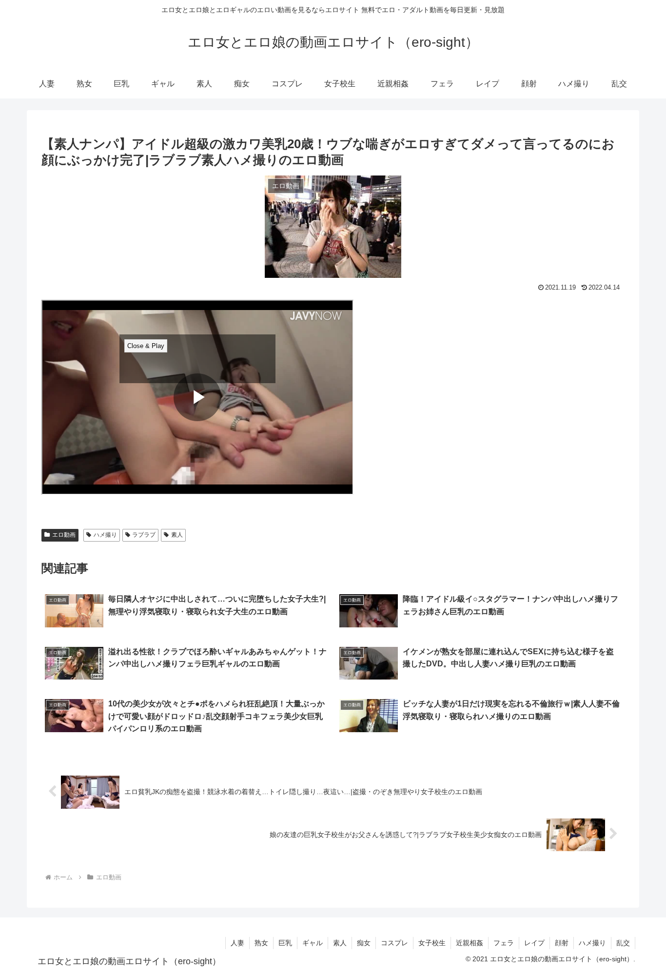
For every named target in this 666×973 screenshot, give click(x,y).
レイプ (534, 943)
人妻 (237, 943)
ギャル (312, 943)
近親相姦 (469, 943)
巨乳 (285, 943)
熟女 (261, 943)
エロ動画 (64, 534)
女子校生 (432, 943)
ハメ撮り (105, 534)
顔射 (561, 943)
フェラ (503, 943)
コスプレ (394, 943)
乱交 (623, 943)
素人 (177, 534)
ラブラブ (144, 534)
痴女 (364, 943)
